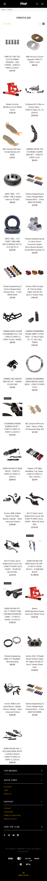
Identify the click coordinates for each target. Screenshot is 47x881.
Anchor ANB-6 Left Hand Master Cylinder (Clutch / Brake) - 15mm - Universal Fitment (12, 708)
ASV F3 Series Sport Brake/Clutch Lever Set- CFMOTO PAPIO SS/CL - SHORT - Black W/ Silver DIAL (34, 519)
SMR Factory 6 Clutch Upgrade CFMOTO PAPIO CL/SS (34, 59)
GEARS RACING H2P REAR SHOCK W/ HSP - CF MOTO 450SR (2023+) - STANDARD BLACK (35, 567)
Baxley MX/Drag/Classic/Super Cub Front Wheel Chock (34, 611)
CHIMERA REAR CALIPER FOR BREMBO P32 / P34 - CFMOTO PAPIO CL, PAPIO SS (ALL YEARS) (12, 335)
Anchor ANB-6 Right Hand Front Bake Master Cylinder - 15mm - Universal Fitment (12, 517)
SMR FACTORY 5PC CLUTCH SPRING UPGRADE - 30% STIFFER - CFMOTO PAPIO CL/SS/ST (12, 62)
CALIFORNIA (8, 812)
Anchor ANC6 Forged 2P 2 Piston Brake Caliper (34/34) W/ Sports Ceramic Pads (34, 290)
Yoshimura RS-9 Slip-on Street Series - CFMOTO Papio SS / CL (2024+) (34, 108)
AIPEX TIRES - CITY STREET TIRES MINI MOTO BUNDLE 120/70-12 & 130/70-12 (12, 243)
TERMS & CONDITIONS (12, 815)
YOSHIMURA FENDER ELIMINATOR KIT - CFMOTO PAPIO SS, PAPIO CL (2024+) (12, 428)
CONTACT (7, 808)
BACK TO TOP (23, 875)
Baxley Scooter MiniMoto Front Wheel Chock (12, 107)
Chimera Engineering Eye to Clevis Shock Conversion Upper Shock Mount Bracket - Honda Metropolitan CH (34, 244)
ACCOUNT (8, 786)
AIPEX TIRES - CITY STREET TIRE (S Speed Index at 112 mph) (12, 197)
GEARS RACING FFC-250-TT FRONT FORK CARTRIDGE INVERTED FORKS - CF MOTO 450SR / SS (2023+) (12, 614)
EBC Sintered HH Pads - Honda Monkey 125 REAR (12, 152)
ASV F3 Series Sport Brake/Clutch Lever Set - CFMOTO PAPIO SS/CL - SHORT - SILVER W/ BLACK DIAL (12, 567)
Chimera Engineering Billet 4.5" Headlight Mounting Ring (12, 659)
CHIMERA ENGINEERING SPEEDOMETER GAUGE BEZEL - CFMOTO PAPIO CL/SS (34, 383)
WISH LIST (7, 793)
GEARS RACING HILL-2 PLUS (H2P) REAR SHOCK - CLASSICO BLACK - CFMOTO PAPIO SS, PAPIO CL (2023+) (12, 754)
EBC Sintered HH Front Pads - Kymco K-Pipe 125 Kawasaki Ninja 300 (34, 426)
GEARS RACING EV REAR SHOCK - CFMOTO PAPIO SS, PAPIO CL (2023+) (12, 472)
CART (6, 790)
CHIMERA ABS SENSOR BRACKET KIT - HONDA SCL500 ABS (12, 381)
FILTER (8, 24)
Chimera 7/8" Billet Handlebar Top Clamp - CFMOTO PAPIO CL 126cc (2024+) (34, 472)
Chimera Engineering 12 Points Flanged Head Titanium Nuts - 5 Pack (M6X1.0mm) (12, 290)
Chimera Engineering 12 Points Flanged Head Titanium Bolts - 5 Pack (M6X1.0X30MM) (34, 708)
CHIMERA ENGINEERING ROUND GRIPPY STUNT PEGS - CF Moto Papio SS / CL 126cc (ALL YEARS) (34, 337)
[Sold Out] (35, 546)
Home (3, 9)
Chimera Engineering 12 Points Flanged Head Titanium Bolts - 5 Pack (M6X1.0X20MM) (34, 198)
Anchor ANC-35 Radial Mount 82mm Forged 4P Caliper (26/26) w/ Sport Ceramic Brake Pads (34, 662)
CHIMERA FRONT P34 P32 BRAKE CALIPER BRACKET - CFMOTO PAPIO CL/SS (34, 153)
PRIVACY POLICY (10, 819)
